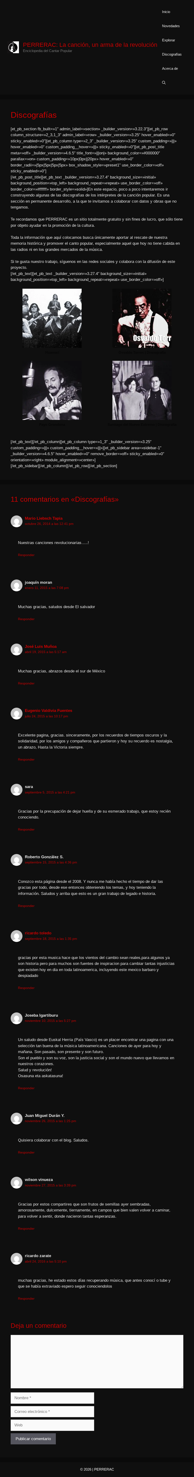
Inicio (166, 12)
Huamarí (52, 352)
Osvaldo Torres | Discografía (142, 352)
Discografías (172, 54)
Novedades (171, 26)
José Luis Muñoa (41, 646)
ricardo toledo (38, 933)
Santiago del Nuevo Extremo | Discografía (142, 425)
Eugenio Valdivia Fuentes (48, 710)
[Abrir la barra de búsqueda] (163, 83)
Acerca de (170, 68)
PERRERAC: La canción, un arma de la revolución (90, 44)
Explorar (168, 40)
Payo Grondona (52, 425)
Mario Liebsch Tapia (43, 518)
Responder (26, 555)
